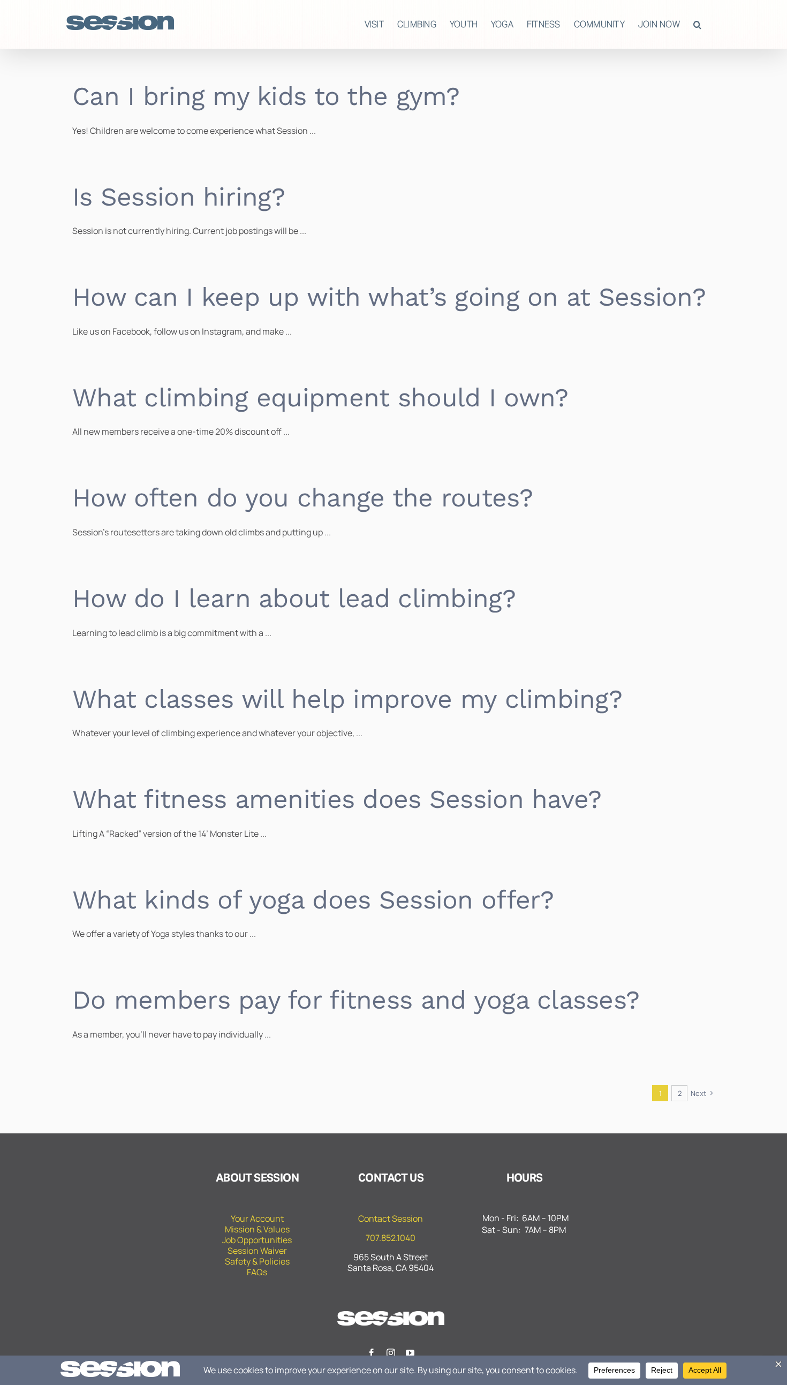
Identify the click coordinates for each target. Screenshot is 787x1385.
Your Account (257, 1218)
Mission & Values (257, 1229)
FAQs (257, 1272)
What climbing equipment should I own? (320, 397)
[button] (697, 24)
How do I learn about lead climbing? (294, 598)
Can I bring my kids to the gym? (266, 96)
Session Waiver (257, 1251)
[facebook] (371, 1353)
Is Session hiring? (178, 196)
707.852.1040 (390, 1238)
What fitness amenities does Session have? (336, 799)
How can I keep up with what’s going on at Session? (389, 297)
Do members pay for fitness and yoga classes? (355, 1000)
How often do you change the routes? (302, 497)
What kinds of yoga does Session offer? (313, 899)
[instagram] (391, 1353)
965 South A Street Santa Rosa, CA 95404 (390, 1262)
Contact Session (390, 1218)
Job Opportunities (257, 1240)
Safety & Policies (257, 1261)
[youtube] (410, 1353)
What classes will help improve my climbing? (347, 699)
